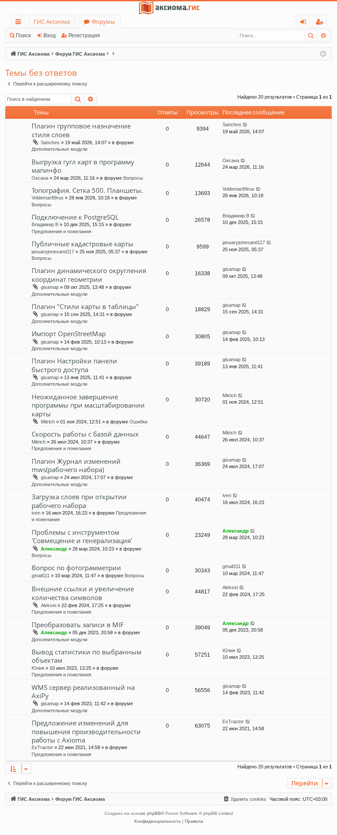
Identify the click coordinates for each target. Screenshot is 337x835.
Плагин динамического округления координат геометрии (89, 274)
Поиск (23, 35)
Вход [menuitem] (305, 23)
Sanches (50, 142)
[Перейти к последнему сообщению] (245, 124)
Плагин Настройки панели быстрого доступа (74, 364)
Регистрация (84, 35)
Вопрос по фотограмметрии (76, 567)
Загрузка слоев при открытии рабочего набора (79, 500)
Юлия (38, 668)
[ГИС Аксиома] (168, 7)
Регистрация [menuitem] (321, 23)
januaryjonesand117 (53, 251)
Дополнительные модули (59, 149)
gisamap (50, 287)
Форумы (103, 21)
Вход (49, 35)
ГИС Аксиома (52, 21)
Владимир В (45, 224)
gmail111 (41, 575)
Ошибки (138, 421)
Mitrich (48, 421)
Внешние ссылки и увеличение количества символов (83, 592)
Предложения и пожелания (61, 231)
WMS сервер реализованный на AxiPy (83, 691)
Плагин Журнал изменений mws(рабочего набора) (76, 465)
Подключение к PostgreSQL (75, 217)
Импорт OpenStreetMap (69, 333)
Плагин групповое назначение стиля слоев (81, 130)
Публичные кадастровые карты (82, 243)
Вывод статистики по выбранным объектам (86, 655)
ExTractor (42, 747)
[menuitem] (244, 799)
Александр (54, 548)
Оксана (40, 178)
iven (36, 512)
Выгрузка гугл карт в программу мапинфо (83, 165)
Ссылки (20, 23)
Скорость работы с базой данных (85, 434)
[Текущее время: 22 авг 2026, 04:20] (323, 54)
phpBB (154, 813)
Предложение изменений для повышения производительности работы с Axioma (86, 731)
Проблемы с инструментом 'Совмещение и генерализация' (82, 536)
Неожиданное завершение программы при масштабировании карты (88, 405)
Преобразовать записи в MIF (78, 624)
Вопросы (133, 178)
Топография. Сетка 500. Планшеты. (87, 190)
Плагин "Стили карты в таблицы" (85, 306)
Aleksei (48, 605)
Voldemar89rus (48, 197)
